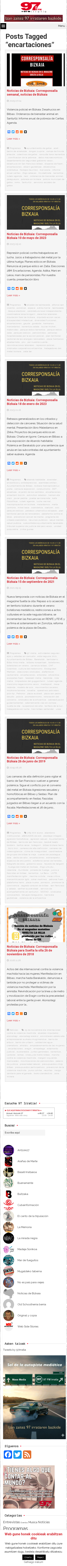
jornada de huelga (39, 870)
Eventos (24, 1522)
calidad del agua (44, 1042)
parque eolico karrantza (32, 329)
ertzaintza (53, 675)
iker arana (45, 170)
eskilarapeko (53, 857)
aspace (31, 308)
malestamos (43, 504)
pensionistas (39, 333)
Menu (61, 25)
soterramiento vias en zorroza (40, 703)
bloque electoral (16, 311)
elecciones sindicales (28, 672)
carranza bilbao (39, 665)
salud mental (56, 520)
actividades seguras (48, 653)
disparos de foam (54, 164)
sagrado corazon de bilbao (34, 885)
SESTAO (44, 892)
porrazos (45, 882)
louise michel (48, 326)
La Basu (44, 873)
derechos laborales (47, 314)
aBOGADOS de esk (32, 836)
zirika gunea (27, 529)
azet (56, 148)
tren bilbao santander (42, 709)
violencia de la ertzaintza (32, 898)
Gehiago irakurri (33, 1562)
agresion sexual (39, 839)
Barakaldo (39, 659)
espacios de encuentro (19, 861)
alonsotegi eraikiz (29, 1036)
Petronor (20, 693)
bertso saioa (23, 845)
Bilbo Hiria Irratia (16, 662)
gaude (27, 323)
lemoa (20, 1055)
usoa (58, 709)
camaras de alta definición (34, 848)
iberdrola (47, 678)
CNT (51, 665)
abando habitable (36, 479)
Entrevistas (11, 1522)
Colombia (11, 668)
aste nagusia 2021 (47, 656)
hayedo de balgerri (54, 864)
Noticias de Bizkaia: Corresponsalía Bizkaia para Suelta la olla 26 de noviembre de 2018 (32, 950)
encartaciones (14, 167)
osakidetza (37, 507)
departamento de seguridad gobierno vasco (30, 160)
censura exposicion (24, 489)
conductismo (43, 489)
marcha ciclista (37, 876)
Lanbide (11, 1055)
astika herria (43, 308)
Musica (32, 1522)
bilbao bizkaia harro (53, 845)
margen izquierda (47, 1058)
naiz (26, 176)
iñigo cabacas (29, 173)
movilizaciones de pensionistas (37, 1061)
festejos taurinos (29, 170)
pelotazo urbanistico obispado (41, 510)
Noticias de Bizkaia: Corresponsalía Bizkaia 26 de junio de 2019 (32, 759)
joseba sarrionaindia (39, 498)
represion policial (45, 345)
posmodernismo (33, 696)
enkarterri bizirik (16, 495)
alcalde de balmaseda (38, 305)
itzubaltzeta (45, 173)
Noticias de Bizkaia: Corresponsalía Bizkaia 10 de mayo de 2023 (32, 236)
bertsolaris (52, 659)
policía (19, 696)
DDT (54, 489)
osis (57, 507)
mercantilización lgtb (18, 879)
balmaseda (58, 308)
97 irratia (31, 653)
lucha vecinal (44, 501)
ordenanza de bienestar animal (46, 176)
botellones (53, 662)
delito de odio (20, 857)
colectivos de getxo (27, 154)
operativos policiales (48, 690)
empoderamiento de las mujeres (47, 1045)
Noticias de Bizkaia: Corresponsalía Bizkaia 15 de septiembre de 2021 (32, 579)
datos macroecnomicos (50, 157)
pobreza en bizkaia (31, 179)
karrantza (58, 173)
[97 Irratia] (33, 7)
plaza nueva (32, 882)
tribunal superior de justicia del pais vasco (29, 526)
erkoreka (41, 675)
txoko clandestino (43, 1073)
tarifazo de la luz (54, 706)
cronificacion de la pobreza (22, 157)
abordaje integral (52, 836)
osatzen (49, 507)
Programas (15, 148)
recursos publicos (38, 520)
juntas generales (40, 1051)
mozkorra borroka (16, 690)
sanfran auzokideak (28, 888)
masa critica (53, 876)
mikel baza (23, 507)
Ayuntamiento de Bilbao (19, 486)
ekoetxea (11, 492)
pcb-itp (11, 693)
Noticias (14, 1030)
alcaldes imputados (48, 1033)
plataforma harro (15, 882)
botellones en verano (18, 665)
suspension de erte (32, 706)
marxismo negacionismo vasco (23, 684)
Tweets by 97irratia (14, 1349)
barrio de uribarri (24, 1042)
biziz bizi (13, 848)
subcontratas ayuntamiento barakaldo (43, 523)
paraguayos (13, 179)
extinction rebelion (37, 495)
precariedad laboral (30, 1064)
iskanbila (11, 870)
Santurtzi (27, 182)
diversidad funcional (45, 320)
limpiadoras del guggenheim (30, 681)
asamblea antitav (48, 483)
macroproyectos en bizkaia (21, 504)
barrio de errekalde (17, 151)
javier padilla (20, 498)
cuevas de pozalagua (49, 854)
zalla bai (27, 351)
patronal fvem (56, 879)
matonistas (12, 329)
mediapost (46, 684)
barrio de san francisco (30, 842)
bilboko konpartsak (37, 662)
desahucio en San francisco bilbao (25, 164)
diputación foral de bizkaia (21, 317)
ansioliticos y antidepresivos (22, 483)
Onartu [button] (28, 1557)
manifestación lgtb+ (17, 876)
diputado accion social (48, 317)
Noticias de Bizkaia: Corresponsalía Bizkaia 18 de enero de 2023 (32, 402)
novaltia (31, 690)
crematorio (12, 1045)
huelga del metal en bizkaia (23, 867)
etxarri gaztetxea (33, 167)
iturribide (23, 870)
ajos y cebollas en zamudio (21, 656)
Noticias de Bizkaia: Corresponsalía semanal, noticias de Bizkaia (32, 92)
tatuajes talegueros (32, 895)
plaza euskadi (34, 693)
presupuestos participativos (30, 1067)
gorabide (36, 323)
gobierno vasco (34, 864)
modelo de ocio (25, 687)
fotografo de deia (16, 864)
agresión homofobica (18, 839)
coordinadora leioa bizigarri (21, 314)
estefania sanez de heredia (47, 861)
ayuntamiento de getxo (39, 148)
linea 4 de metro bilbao (38, 1055)
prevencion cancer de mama (29, 517)
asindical (21, 308)
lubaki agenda (14, 176)
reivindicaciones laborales (20, 345)
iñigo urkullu (47, 867)
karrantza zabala (30, 326)
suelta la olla (13, 706)
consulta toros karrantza (52, 154)
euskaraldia (23, 1051)
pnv (23, 342)
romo (17, 182)
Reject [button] (40, 1557)
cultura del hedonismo (30, 668)
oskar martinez (39, 879)
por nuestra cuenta (37, 342)
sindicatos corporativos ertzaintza (24, 348)
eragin (28, 1048)
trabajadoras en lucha (18, 709)
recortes (48, 1070)
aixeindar (52, 479)
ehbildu (24, 1045)
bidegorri (36, 845)
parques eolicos (22, 333)
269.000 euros (35, 833)
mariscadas (13, 1061)
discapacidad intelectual (20, 320)
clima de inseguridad (35, 851)
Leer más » (13, 138)
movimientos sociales (46, 687)
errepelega (39, 1048)
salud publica (14, 523)
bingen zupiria (36, 151)
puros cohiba (35, 1070)
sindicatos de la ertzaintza (32, 700)
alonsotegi (12, 1036)
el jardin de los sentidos (31, 492)
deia (9, 857)
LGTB (54, 873)
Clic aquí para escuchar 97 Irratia (23, 1110)
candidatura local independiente (44, 311)
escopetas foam (15, 678)
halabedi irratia (33, 678)
